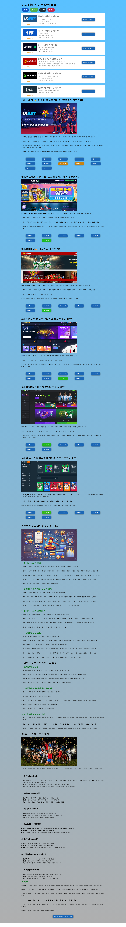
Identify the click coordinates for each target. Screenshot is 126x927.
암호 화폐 (42, 9)
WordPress (34, 925)
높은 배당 (25, 9)
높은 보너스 (34, 9)
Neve (22, 925)
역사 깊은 (51, 9)
